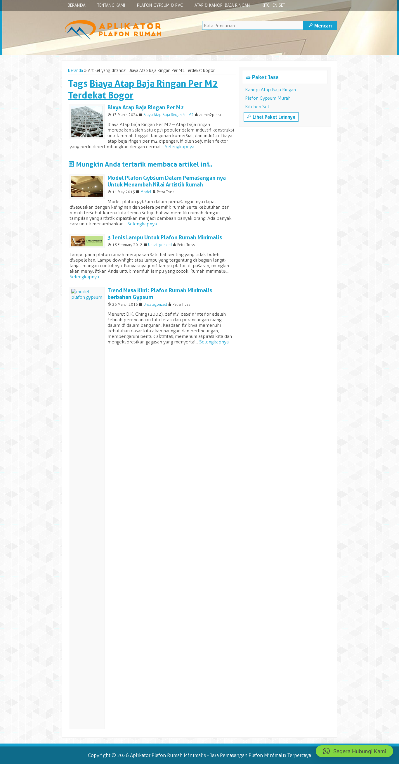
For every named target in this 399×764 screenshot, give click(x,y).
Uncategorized (160, 245)
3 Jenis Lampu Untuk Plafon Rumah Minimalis (164, 237)
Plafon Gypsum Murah (268, 98)
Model (145, 192)
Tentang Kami (111, 5)
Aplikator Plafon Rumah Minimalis (168, 755)
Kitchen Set (273, 5)
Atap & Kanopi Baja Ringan (222, 5)
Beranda (77, 5)
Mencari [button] (320, 26)
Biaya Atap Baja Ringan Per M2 (145, 107)
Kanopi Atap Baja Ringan (270, 89)
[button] (354, 751)
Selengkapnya (179, 146)
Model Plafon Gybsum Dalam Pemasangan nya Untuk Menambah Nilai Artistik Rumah (166, 181)
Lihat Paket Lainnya (271, 117)
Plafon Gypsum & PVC (160, 5)
